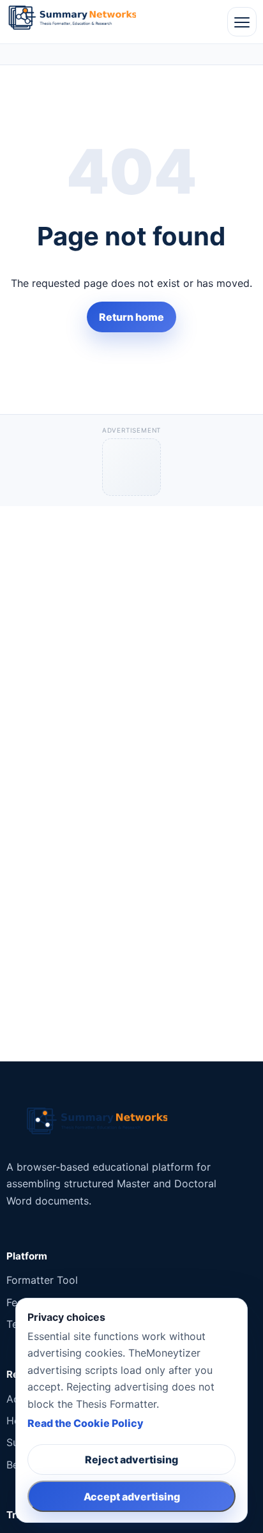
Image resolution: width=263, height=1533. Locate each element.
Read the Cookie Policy (85, 1423)
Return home (131, 317)
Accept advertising (132, 1496)
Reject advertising (131, 1459)
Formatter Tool (42, 1280)
